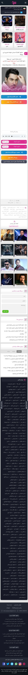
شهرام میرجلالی (21, 488)
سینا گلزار (6, 477)
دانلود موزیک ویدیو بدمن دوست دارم (14, 640)
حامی (8, 441)
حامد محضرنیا (7, 439)
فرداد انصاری (17, 513)
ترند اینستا (9, 605)
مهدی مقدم (6, 578)
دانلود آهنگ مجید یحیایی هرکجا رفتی (15, 325)
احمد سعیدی (11, 392)
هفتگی (19, 351)
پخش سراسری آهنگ (17, 608)
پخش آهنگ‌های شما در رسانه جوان (12, 12)
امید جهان (22, 400)
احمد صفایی (15, 395)
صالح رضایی (12, 488)
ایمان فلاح (22, 419)
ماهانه (13, 351)
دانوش (6, 450)
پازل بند (18, 430)
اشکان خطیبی (7, 395)
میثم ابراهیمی (21, 586)
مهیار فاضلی (6, 584)
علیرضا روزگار (5, 504)
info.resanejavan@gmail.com (9, 610)
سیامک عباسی (6, 469)
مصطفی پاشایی (7, 570)
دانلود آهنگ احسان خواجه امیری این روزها (13, 53)
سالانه (8, 351)
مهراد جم (23, 584)
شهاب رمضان (13, 482)
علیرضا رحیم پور (14, 504)
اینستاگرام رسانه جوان (12, 102)
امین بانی (17, 411)
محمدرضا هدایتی (12, 556)
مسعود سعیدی (21, 567)
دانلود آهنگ (11, 142)
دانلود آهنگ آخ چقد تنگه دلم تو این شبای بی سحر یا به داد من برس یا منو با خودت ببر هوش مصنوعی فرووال (14, 636)
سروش (15, 466)
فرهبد (6, 518)
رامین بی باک (12, 452)
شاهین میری (22, 480)
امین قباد (7, 414)
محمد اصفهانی (13, 545)
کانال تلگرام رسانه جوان (12, 97)
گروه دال (16, 529)
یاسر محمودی (14, 595)
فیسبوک (3, 663)
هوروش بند (22, 595)
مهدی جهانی (13, 576)
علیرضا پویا (22, 504)
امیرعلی (23, 411)
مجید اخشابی (22, 534)
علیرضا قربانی (22, 510)
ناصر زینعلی (5, 589)
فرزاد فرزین (22, 515)
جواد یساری (15, 436)
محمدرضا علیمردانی (10, 554)
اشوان (23, 398)
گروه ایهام (6, 526)
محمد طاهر (12, 548)
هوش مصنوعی (17, 605)
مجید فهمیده (22, 537)
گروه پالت (22, 529)
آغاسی (23, 389)
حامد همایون (14, 441)
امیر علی (23, 408)
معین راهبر (13, 573)
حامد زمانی (14, 439)
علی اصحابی (22, 493)
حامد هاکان (22, 441)
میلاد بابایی (13, 586)
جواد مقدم (22, 436)
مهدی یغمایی (6, 581)
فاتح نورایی (5, 510)
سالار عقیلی (14, 463)
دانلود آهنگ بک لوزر (19, 365)
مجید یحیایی (13, 537)
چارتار (9, 436)
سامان (8, 463)
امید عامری (8, 400)
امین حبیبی (10, 411)
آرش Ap (18, 384)
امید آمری (4, 398)
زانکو (7, 461)
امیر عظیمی (5, 406)
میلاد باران (6, 586)
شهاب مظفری (21, 485)
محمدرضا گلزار (22, 556)
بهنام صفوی (6, 428)
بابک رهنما (6, 422)
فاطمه (23, 513)
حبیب (18, 444)
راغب (18, 452)
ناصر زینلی (22, 592)
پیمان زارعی (8, 433)
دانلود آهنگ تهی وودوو (18, 374)
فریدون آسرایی (16, 521)
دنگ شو (23, 452)
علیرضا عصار (12, 507)
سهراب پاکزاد (15, 469)
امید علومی (22, 403)
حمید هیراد (22, 450)
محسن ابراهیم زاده (20, 540)
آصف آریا (8, 387)
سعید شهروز (9, 466)
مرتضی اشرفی (21, 559)
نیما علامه (11, 592)
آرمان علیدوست (11, 384)
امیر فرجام (16, 408)
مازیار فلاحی (9, 529)
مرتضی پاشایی (13, 559)
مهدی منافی (22, 581)
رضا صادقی (22, 458)
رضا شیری (10, 455)
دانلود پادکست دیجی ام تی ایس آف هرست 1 (14, 621)
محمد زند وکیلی (21, 548)
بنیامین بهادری (21, 428)
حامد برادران (22, 439)
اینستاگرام (20, 663)
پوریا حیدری (22, 433)
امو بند (10, 398)
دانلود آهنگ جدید (13, 211)
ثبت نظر (5, 311)
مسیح (14, 570)
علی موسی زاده (13, 499)
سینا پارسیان (22, 474)
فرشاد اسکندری (14, 515)
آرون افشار (15, 387)
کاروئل (23, 523)
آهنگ (18, 207)
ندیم (17, 592)
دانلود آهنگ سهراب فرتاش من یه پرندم (14, 619)
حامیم (23, 444)
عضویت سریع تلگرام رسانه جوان (12, 152)
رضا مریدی (15, 458)
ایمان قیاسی (15, 419)
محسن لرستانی (13, 543)
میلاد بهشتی (22, 589)
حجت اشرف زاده (11, 444)
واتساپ (16, 663)
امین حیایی (22, 414)
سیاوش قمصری (21, 471)
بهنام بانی (13, 428)
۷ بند (23, 384)
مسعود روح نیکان (12, 565)
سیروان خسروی (11, 471)
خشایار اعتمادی (14, 450)
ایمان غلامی (6, 417)
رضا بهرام (22, 455)
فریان (23, 521)
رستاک (4, 452)
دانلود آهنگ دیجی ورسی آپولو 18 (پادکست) (14, 356)
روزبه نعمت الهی (14, 461)
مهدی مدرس (14, 578)
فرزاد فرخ (10, 513)
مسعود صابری (12, 567)
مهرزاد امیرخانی (14, 584)
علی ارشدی (7, 491)
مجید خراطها (6, 534)
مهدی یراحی (14, 581)
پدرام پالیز (11, 430)
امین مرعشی (22, 417)
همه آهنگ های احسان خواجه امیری (13, 162)
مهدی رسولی (22, 578)
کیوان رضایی (22, 526)
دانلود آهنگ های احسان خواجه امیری (15, 213)
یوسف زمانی (22, 597)
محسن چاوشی (10, 540)
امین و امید (14, 417)
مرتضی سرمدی (21, 562)
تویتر (8, 663)
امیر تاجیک (15, 403)
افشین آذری (17, 398)
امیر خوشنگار (7, 403)
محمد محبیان (22, 551)
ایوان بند (23, 422)
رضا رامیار (16, 455)
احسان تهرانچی (11, 389)
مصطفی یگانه (21, 573)
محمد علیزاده (5, 548)
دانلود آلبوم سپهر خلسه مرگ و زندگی (14, 653)
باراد (17, 425)
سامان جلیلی (22, 466)
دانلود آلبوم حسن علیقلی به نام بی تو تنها (14, 651)
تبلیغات (8, 608)
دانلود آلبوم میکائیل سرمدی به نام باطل (14, 655)
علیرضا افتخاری (7, 502)
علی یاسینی (22, 502)
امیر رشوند (22, 406)
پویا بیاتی (15, 433)
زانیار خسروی (22, 463)
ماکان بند (22, 532)
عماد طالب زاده (13, 510)
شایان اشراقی (13, 480)
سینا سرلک (22, 477)
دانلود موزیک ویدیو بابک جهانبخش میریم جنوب (14, 643)
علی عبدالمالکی (12, 496)
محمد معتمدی (13, 551)
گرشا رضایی (14, 526)
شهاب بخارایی (21, 482)
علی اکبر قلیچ (14, 493)
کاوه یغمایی (8, 523)
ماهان (16, 532)
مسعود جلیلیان (21, 565)
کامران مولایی (16, 523)
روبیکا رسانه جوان (12, 158)
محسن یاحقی (22, 545)
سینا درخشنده (6, 474)
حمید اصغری (14, 447)
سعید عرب (22, 469)
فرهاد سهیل (13, 518)
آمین (18, 389)
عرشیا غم (23, 491)
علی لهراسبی (22, 499)
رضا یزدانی (8, 458)
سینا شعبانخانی (14, 477)
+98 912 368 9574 (23, 610)
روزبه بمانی (22, 461)
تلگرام (12, 663)
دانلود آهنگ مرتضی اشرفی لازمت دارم (15, 328)
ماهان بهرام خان (9, 532)
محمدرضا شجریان (21, 554)
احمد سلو (23, 395)
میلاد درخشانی (13, 589)
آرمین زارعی (22, 387)
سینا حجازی (14, 474)
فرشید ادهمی (21, 518)
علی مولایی (5, 499)
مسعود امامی (13, 562)
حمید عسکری (6, 447)
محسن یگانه (22, 543)
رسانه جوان (14, 2)
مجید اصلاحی (14, 534)
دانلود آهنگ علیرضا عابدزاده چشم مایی (15, 337)
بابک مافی (22, 425)
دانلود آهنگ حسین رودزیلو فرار (16, 340)
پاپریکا (23, 430)
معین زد (7, 573)
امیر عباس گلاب (14, 406)
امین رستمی (14, 414)
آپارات (24, 663)
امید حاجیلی (15, 400)
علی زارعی (7, 493)
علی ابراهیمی (15, 491)
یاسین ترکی (6, 595)
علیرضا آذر (15, 502)
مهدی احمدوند (21, 576)
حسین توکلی (22, 447)
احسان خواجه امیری (11, 207)
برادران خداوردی (10, 425)
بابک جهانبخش (14, 422)
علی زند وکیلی (21, 496)
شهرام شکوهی (12, 485)
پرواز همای (4, 430)
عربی (7, 488)
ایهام (8, 419)
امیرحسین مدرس (8, 408)
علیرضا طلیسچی (21, 507)
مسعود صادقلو (21, 570)
